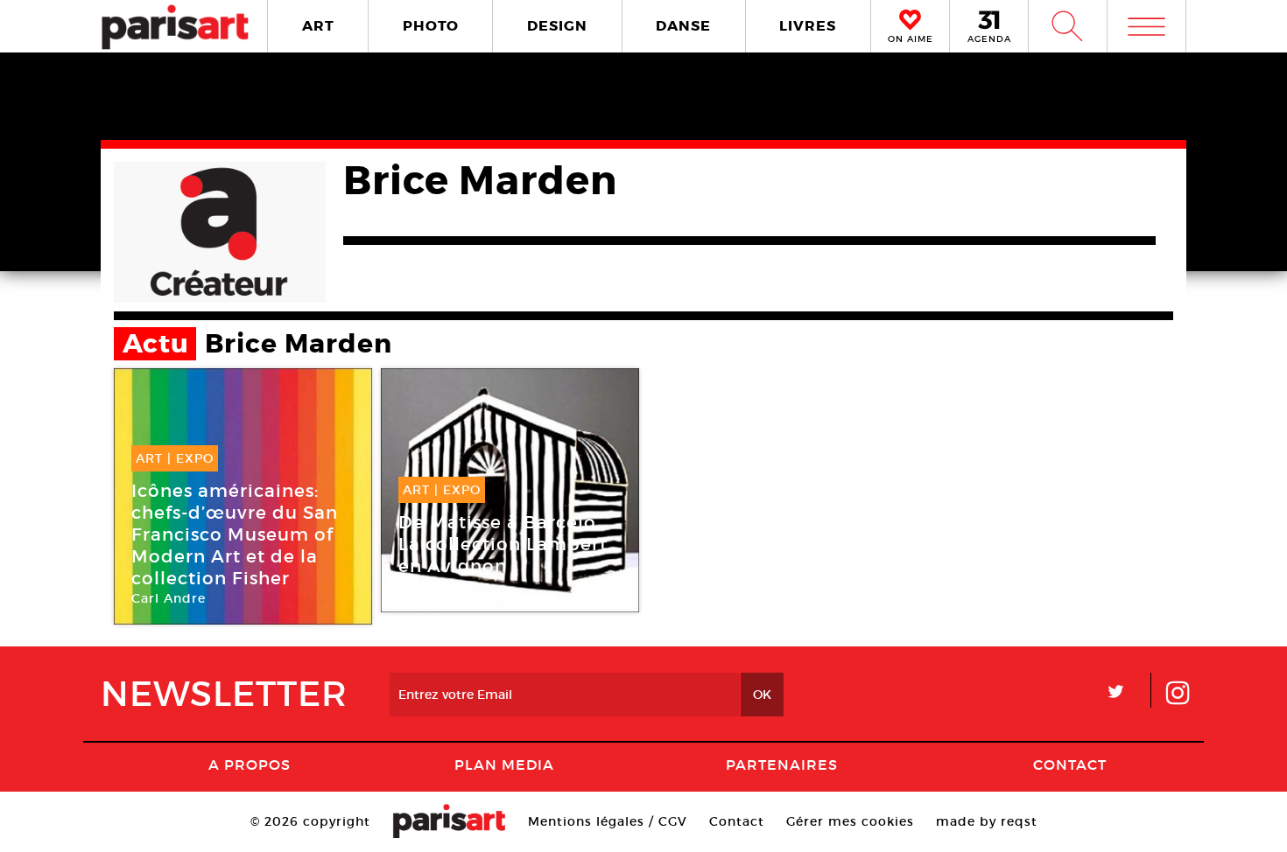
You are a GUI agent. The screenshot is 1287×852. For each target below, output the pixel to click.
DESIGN (557, 26)
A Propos (249, 764)
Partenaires (782, 764)
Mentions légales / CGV (607, 821)
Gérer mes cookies (850, 821)
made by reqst (986, 821)
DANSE (683, 26)
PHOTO (431, 26)
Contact (1070, 764)
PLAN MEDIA (504, 764)
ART (318, 26)
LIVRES (807, 26)
